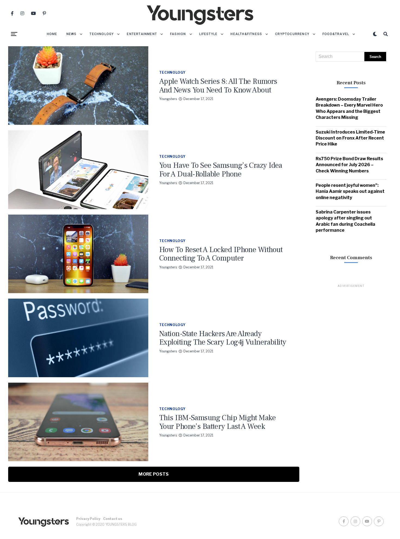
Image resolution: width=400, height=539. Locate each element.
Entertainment (142, 34)
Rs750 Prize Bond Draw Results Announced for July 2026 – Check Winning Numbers (349, 165)
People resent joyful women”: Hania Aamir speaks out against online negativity (350, 191)
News (71, 34)
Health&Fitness (246, 34)
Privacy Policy (88, 519)
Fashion (178, 34)
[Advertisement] (351, 369)
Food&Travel (335, 34)
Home (52, 34)
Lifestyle (208, 34)
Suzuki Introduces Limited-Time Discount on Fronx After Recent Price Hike (350, 138)
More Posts (154, 474)
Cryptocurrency (292, 34)
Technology (102, 34)
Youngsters (168, 99)
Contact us (112, 519)
